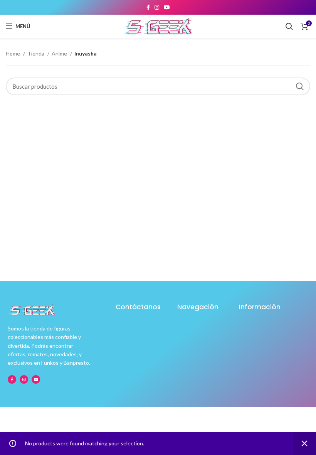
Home (13, 53)
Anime (60, 53)
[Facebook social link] (148, 7)
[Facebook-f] (12, 379)
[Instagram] (24, 379)
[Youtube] (36, 379)
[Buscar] (289, 26)
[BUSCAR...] (299, 86)
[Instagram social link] (156, 7)
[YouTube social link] (166, 7)
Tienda (36, 53)
